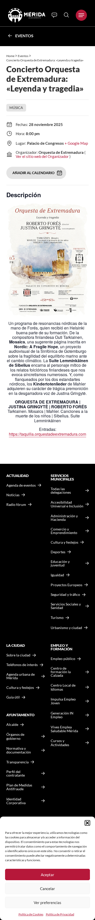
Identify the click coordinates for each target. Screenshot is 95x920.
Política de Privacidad (60, 914)
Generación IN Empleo (62, 715)
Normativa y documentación (18, 750)
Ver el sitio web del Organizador (42, 156)
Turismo (57, 617)
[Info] (54, 15)
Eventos (24, 35)
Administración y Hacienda (64, 517)
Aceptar (47, 874)
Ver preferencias (47, 902)
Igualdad (57, 575)
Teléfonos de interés (22, 665)
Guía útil (13, 697)
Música (16, 107)
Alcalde (12, 724)
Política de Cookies (30, 914)
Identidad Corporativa (16, 801)
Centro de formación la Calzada (61, 672)
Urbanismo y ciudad (66, 628)
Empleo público (63, 658)
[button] (87, 822)
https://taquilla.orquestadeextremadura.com (47, 434)
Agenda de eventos (21, 485)
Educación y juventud (60, 563)
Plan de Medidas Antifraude (19, 787)
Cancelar (47, 888)
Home (10, 56)
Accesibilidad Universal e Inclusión (67, 504)
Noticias (13, 495)
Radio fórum (16, 504)
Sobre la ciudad (18, 655)
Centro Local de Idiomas (63, 687)
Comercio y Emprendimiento (64, 531)
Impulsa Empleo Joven (63, 701)
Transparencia (17, 762)
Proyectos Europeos (66, 585)
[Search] (66, 15)
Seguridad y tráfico (65, 594)
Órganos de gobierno (15, 736)
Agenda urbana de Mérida (20, 676)
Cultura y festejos (20, 687)
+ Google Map (76, 143)
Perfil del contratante (15, 773)
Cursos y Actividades (60, 743)
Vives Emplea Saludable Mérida (64, 729)
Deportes (58, 552)
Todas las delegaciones (61, 490)
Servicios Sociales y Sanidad (66, 606)
